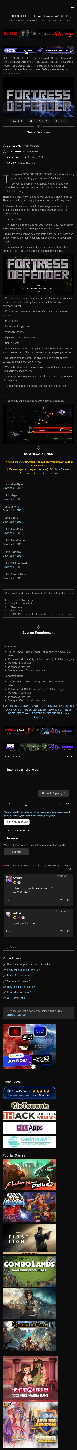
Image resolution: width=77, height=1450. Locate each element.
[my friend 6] (29, 1127)
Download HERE (12, 487)
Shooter (64, 21)
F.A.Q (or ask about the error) (23, 970)
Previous (13, 757)
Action (52, 21)
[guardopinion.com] (29, 1092)
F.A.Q (56, 473)
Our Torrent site (16, 998)
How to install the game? (21, 986)
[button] (72, 6)
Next (67, 757)
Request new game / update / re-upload (29, 964)
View (29, 1173)
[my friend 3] (29, 1115)
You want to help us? (19, 981)
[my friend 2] (29, 1105)
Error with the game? (19, 992)
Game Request (62, 469)
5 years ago (61, 876)
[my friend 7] (29, 1141)
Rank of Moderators (18, 975)
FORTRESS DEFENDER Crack (20, 706)
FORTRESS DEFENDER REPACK (37, 709)
